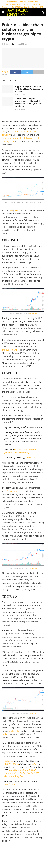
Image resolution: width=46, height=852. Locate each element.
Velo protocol (13, 491)
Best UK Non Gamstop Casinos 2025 (27, 7)
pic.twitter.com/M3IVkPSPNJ (16, 452)
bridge (5, 734)
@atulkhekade (15, 770)
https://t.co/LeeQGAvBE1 (15, 773)
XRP (16, 210)
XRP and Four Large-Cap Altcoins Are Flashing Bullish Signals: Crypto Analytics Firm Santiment (28, 102)
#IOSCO (35, 773)
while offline (15, 731)
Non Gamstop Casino (19, 4)
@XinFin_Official (11, 764)
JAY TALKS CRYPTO (17, 12)
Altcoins (11, 20)
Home (4, 20)
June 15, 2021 (21, 94)
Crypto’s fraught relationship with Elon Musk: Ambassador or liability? (29, 89)
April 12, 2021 (23, 44)
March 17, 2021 (11, 784)
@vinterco (8, 761)
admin (11, 44)
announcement (9, 349)
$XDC (34, 764)
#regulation (20, 776)
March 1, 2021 (32, 457)
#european (9, 776)
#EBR (29, 773)
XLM (11, 210)
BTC (4, 131)
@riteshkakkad (29, 770)
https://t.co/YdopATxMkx (25, 449)
